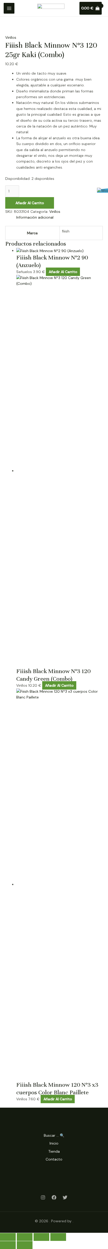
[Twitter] (65, 1197)
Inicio (54, 1143)
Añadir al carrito (29, 203)
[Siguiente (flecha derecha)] (25, 1245)
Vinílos (10, 37)
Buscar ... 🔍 (54, 1135)
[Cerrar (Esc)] (58, 1237)
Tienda (54, 1151)
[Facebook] (54, 1197)
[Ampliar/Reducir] (8, 1237)
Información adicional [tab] (34, 217)
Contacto (54, 1159)
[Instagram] (43, 1197)
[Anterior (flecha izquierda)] (8, 1245)
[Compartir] (41, 1237)
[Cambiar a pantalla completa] (25, 1237)
